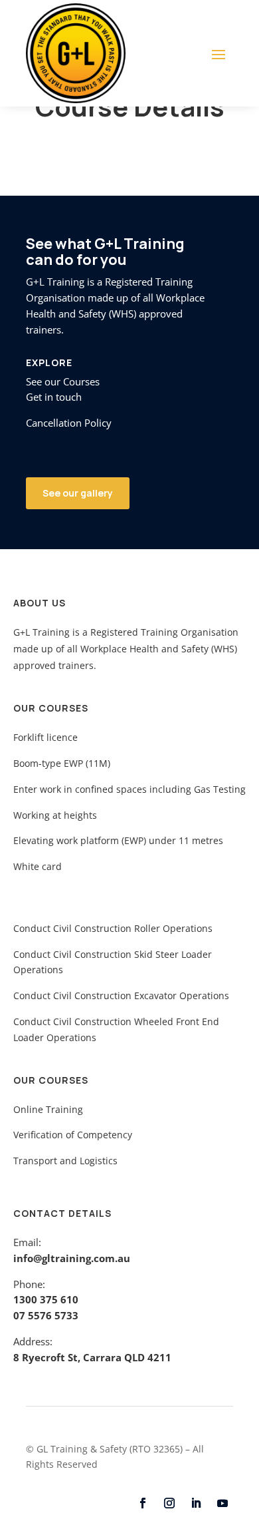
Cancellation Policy (69, 422)
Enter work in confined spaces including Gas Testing (129, 789)
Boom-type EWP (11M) (61, 763)
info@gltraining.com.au (71, 1258)
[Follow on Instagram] (169, 1503)
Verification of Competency (72, 1134)
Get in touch (54, 396)
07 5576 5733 (45, 1315)
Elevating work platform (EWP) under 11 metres (118, 840)
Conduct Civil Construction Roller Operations (113, 928)
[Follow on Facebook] (142, 1503)
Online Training (48, 1109)
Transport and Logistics (65, 1160)
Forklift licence (45, 737)
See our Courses (63, 381)
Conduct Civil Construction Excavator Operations (121, 995)
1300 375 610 (45, 1299)
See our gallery (78, 493)
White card (37, 866)
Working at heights (55, 815)
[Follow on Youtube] (222, 1503)
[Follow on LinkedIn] (196, 1503)
